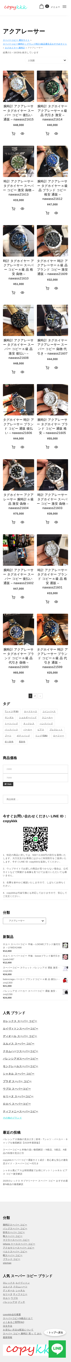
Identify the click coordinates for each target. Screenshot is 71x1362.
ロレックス (9, 1283)
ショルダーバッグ (28, 717)
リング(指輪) (41, 735)
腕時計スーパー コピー (15, 1224)
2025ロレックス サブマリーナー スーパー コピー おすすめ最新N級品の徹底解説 (35, 1182)
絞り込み (8, 784)
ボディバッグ (23, 735)
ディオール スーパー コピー (20, 1036)
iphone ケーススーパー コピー (19, 1244)
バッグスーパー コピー (15, 1228)
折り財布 (9, 742)
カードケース (30, 711)
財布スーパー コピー (14, 1232)
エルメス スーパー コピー (18, 1043)
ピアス (41, 729)
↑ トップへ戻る (55, 1332)
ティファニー (20, 1294)
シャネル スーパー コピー (18, 1073)
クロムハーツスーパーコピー (20, 1051)
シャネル (20, 1290)
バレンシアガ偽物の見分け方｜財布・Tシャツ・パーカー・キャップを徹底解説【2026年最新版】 (35, 1141)
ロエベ (6, 1298)
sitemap (7, 1263)
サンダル (9, 717)
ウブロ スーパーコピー (17, 1088)
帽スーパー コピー (12, 1255)
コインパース (49, 711)
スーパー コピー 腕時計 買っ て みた (22, 1333)
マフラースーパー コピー (16, 1240)
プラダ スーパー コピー (17, 1081)
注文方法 (7, 1326)
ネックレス (28, 723)
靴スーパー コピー (12, 1236)
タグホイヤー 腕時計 (15, 48)
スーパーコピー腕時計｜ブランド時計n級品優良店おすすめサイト (35, 44)
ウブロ (14, 1298)
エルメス (7, 1286)
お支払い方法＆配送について (18, 1329)
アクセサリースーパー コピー (18, 1247)
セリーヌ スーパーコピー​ (18, 1096)
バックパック (11, 729)
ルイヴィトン (23, 1283)
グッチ (21, 1302)
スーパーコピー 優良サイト (16, 40)
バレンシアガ (10, 1302)
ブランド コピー (11, 1259)
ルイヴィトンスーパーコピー (20, 1028)
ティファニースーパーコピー (20, 1111)
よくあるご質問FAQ (13, 1322)
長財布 (22, 742)
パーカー (27, 729)
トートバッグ (11, 723)
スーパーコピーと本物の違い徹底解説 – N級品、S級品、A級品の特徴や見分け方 (35, 1151)
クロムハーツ (20, 1286)
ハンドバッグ (46, 723)
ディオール (9, 1290)
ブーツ (8, 735)
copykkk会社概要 (12, 1314)
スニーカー (47, 717)
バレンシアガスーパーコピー (20, 1058)
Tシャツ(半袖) (12, 711)
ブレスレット (56, 729)
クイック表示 (22, 133)
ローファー (58, 735)
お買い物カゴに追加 (13, 133)
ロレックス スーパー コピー (20, 1021)
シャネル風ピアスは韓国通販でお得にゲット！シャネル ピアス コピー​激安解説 (35, 1172)
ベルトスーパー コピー (15, 1251)
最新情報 (7, 1337)
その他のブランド (12, 1117)
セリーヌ (7, 1294)
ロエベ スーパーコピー (17, 1103)
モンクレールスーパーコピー (20, 1066)
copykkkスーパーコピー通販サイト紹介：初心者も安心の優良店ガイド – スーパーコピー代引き (35, 1162)
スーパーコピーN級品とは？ (18, 1318)
